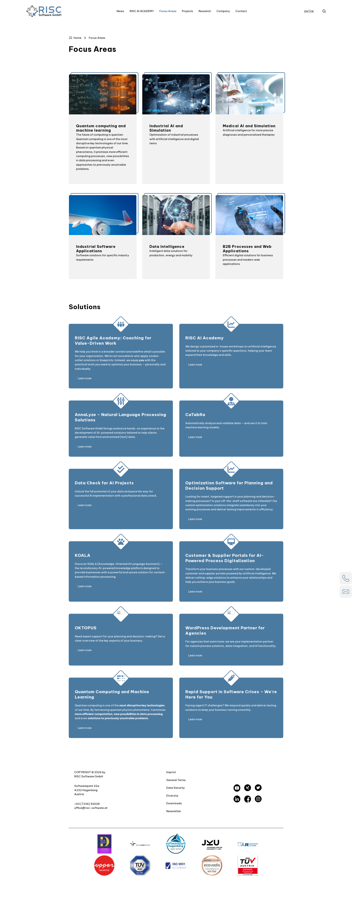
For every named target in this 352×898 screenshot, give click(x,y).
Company (223, 11)
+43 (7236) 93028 (87, 804)
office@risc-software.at (90, 808)
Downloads (174, 803)
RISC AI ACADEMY (142, 11)
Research (205, 11)
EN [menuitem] (306, 11)
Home (77, 38)
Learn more (84, 378)
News (120, 11)
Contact (241, 11)
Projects (187, 11)
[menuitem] (306, 11)
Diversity (172, 795)
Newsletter (173, 811)
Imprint (171, 772)
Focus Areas (167, 11)
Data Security (175, 787)
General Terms (176, 780)
